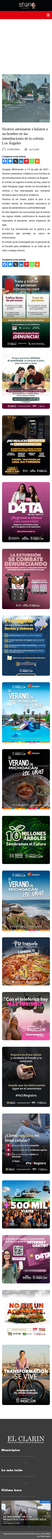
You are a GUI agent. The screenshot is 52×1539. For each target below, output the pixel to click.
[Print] (37, 161)
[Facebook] (4, 161)
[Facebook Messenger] (10, 161)
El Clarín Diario (13, 149)
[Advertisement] (26, 47)
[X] (15, 161)
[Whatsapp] (31, 161)
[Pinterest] (26, 161)
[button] (48, 15)
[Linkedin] (21, 161)
